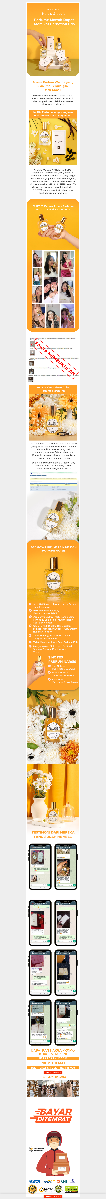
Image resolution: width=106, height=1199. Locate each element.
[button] (28, 1089)
